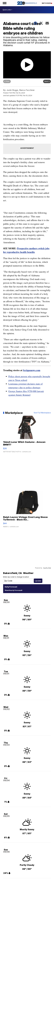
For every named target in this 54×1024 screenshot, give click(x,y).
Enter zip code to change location (16, 577)
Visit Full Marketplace (42, 413)
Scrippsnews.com (31, 370)
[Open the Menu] (4, 3)
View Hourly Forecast (13, 590)
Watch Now (46, 3)
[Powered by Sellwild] (47, 568)
